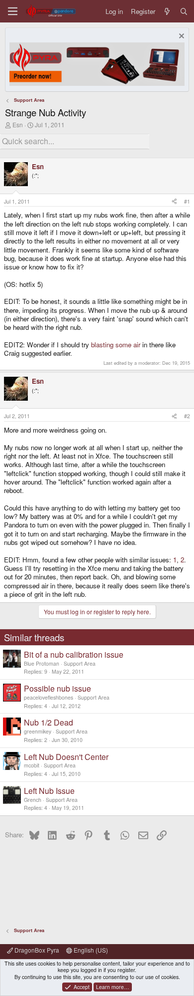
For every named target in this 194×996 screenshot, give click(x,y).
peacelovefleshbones (48, 697)
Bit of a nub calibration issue (73, 654)
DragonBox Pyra (36, 950)
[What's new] (167, 11)
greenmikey (37, 731)
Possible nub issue (57, 688)
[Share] (174, 202)
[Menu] (12, 11)
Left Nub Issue (49, 790)
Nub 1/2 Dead (48, 722)
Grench (32, 799)
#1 (187, 201)
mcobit (31, 765)
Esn (17, 124)
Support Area (80, 663)
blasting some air (115, 344)
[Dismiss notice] (180, 37)
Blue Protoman (41, 663)
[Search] (184, 11)
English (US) (90, 950)
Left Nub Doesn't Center (66, 756)
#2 (187, 416)
